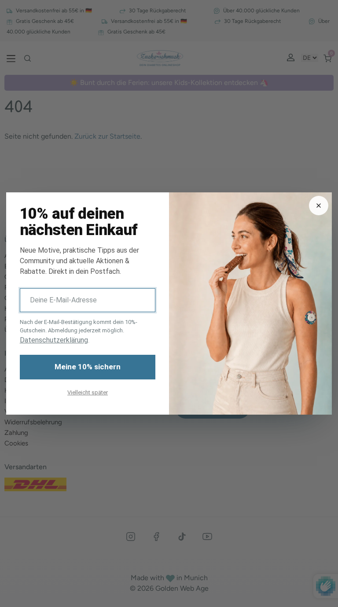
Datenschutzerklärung (54, 340)
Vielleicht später (87, 392)
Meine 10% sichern (88, 366)
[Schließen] (318, 205)
